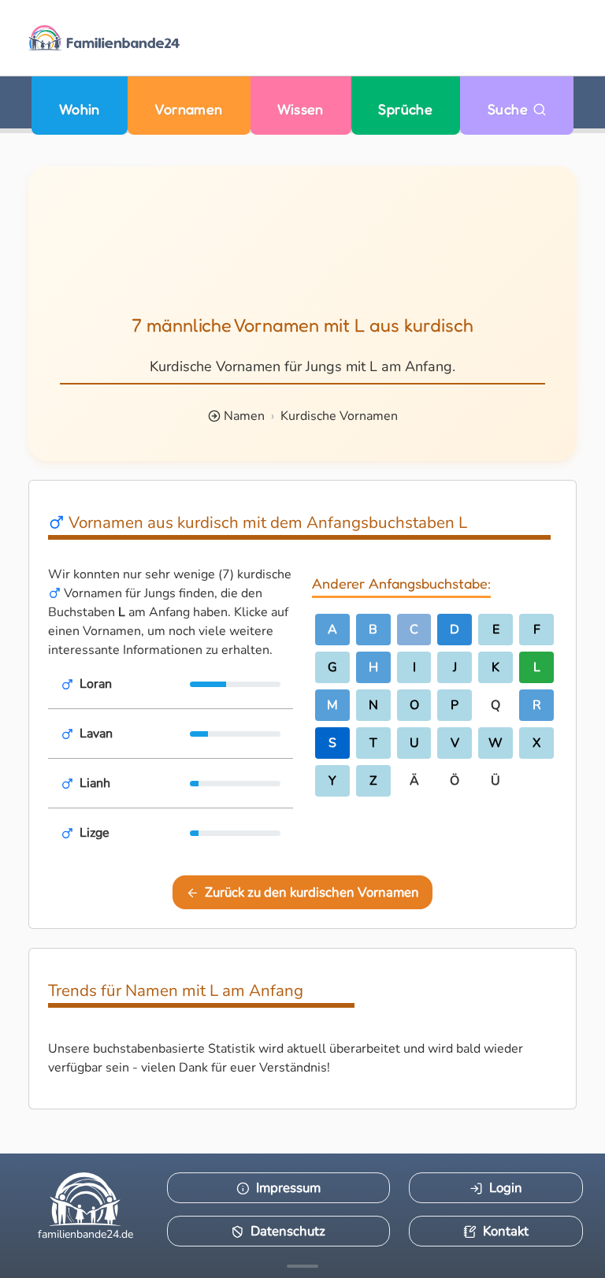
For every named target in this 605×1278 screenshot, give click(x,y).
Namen (244, 416)
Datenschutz (288, 1231)
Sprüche (405, 109)
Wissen (300, 109)
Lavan (96, 733)
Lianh (95, 783)
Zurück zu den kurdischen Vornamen (312, 892)
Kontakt (506, 1231)
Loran (96, 684)
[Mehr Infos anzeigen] (302, 1266)
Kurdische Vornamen (339, 416)
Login (505, 1188)
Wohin (79, 109)
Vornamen (188, 109)
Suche (510, 109)
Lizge (94, 832)
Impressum (288, 1188)
